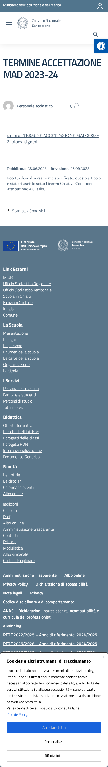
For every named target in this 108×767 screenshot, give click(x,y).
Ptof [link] (6, 516)
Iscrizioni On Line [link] (18, 302)
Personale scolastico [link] (21, 388)
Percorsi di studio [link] (17, 401)
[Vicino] (102, 657)
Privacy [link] (9, 542)
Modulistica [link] (13, 548)
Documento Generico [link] (21, 457)
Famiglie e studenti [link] (19, 395)
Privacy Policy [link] (15, 584)
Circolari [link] (10, 510)
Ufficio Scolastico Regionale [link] (27, 284)
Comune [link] (10, 315)
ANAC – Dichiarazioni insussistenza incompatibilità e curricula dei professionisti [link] (51, 614)
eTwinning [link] (12, 626)
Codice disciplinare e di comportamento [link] (38, 602)
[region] (54, 709)
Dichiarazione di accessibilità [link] (62, 584)
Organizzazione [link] (16, 364)
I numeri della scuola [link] (21, 352)
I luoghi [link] (9, 339)
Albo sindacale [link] (15, 554)
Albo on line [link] (13, 523)
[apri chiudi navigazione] (9, 23)
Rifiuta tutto (54, 755)
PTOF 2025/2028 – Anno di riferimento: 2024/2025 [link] (50, 643)
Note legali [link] (12, 593)
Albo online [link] (13, 493)
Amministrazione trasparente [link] (28, 529)
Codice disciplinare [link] (19, 560)
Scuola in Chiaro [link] (17, 296)
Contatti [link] (10, 535)
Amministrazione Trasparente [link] (30, 575)
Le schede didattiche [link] (21, 431)
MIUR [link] (8, 277)
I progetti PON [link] (15, 444)
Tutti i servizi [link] (13, 407)
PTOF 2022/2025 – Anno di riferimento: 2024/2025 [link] (50, 635)
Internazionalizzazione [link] (22, 450)
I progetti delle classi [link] (21, 438)
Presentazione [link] (15, 333)
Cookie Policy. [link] (18, 714)
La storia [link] (10, 371)
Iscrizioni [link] (10, 504)
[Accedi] (100, 6)
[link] (101, 46)
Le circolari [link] (12, 481)
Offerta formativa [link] (18, 425)
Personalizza (54, 741)
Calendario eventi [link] (18, 487)
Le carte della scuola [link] (21, 358)
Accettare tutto (54, 727)
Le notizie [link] (11, 475)
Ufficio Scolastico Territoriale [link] (27, 290)
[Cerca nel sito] (95, 35)
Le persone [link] (12, 345)
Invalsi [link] (8, 309)
